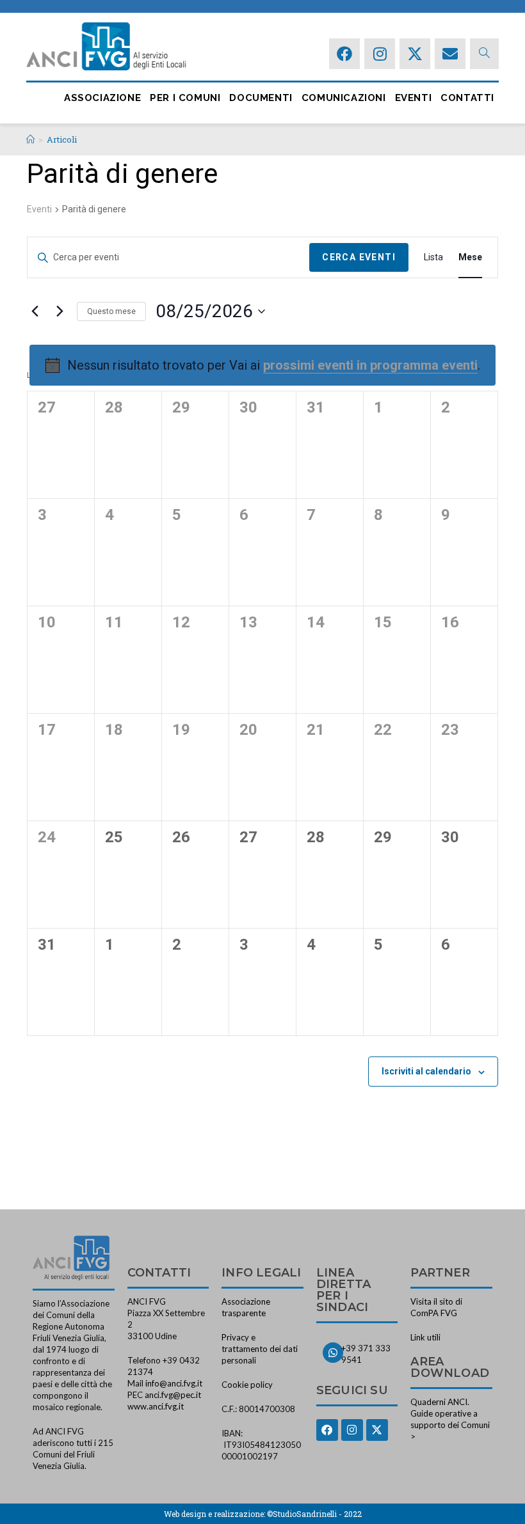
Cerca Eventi (359, 257)
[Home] (30, 139)
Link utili (425, 1337)
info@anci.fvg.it (173, 1383)
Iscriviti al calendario (426, 1071)
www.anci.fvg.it (155, 1406)
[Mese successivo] (59, 311)
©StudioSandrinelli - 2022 (314, 1514)
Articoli (62, 139)
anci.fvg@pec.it (173, 1395)
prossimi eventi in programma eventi (370, 365)
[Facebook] (344, 53)
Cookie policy (247, 1384)
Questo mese (111, 311)
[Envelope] (450, 53)
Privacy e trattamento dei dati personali (260, 1348)
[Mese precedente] (34, 311)
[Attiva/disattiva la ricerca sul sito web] (484, 53)
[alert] (262, 365)
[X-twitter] (415, 53)
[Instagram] (379, 53)
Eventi (39, 209)
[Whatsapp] (333, 1352)
